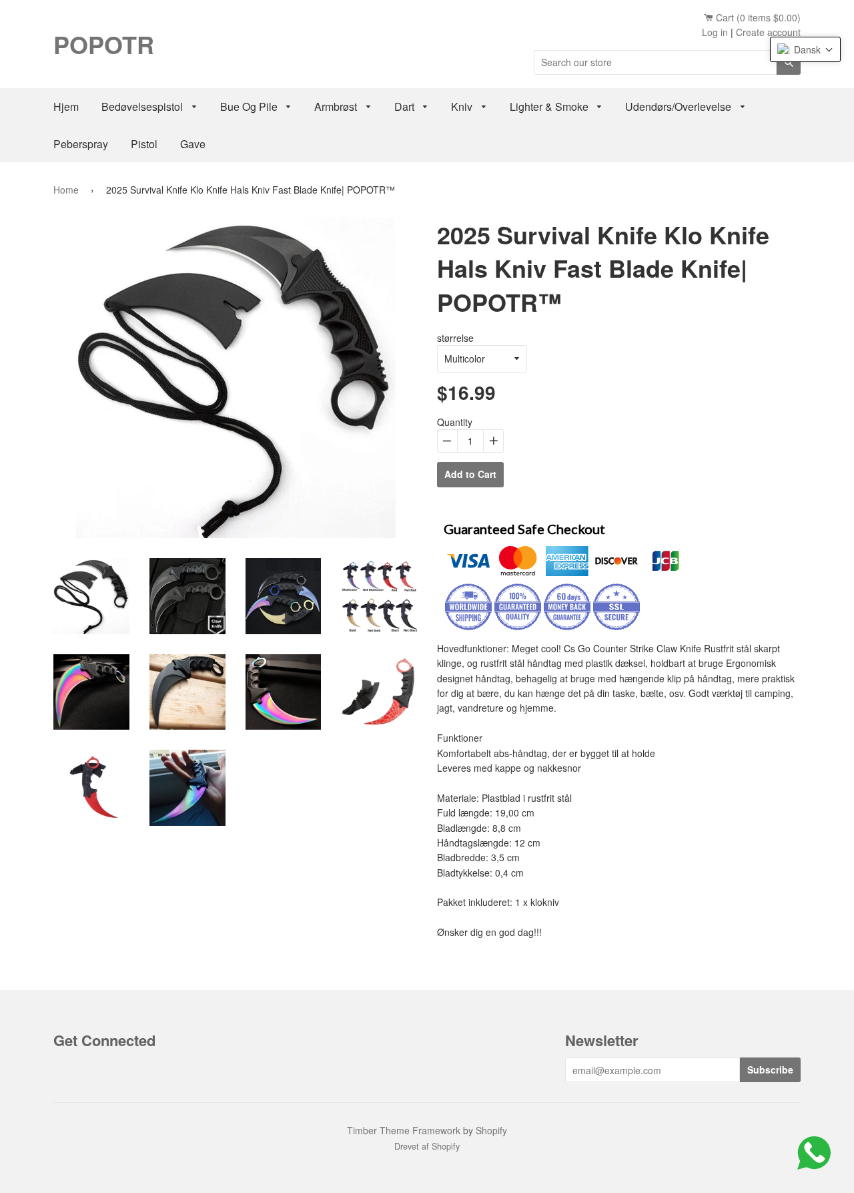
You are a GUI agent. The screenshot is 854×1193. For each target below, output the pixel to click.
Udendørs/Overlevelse (679, 106)
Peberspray (80, 144)
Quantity (454, 422)
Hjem (66, 106)
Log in (715, 32)
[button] (805, 49)
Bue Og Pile (250, 106)
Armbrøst (337, 106)
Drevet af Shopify (427, 1146)
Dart (405, 106)
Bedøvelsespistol (143, 106)
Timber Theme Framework (403, 1130)
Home (66, 189)
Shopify (491, 1130)
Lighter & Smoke (550, 106)
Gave (192, 144)
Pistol (144, 144)
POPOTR (103, 44)
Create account (768, 32)
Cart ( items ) (757, 17)
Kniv (463, 106)
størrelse (455, 337)
